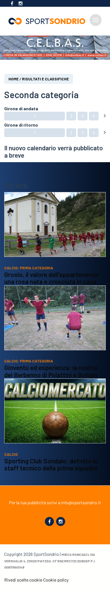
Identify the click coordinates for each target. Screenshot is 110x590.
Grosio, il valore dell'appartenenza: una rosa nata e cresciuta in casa (52, 278)
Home (13, 78)
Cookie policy (56, 579)
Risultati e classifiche (45, 78)
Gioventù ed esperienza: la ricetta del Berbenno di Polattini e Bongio (51, 371)
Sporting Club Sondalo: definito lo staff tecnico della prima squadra (51, 464)
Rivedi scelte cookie (23, 579)
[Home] (49, 21)
